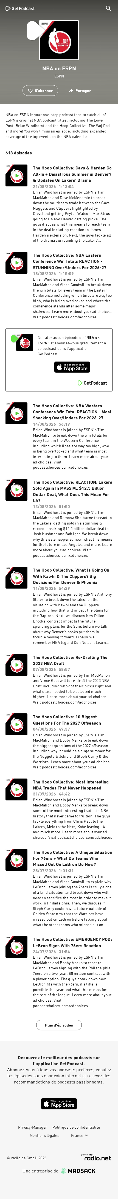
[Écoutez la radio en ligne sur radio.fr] (96, 1157)
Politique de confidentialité (76, 1127)
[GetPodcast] (20, 8)
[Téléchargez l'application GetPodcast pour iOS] (72, 367)
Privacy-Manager (32, 1127)
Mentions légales (44, 1136)
